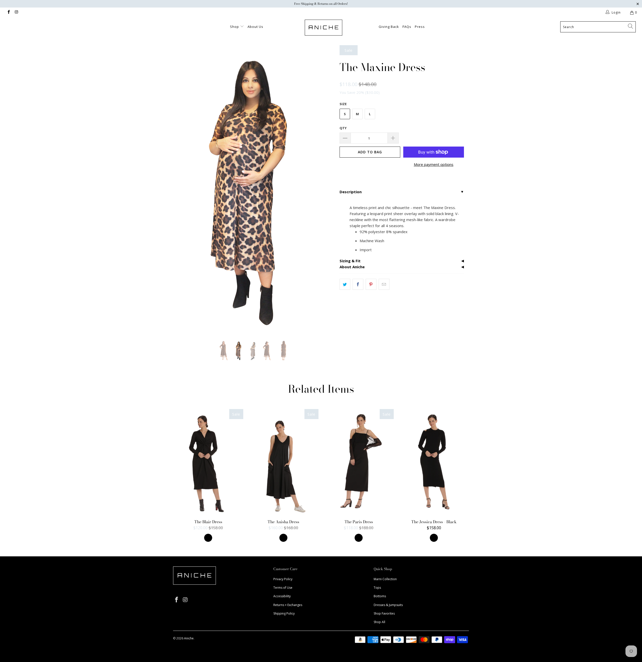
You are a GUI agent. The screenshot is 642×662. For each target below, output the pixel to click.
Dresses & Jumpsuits (388, 605)
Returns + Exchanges (287, 605)
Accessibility (282, 596)
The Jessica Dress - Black (434, 461)
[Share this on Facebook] (358, 284)
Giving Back (389, 26)
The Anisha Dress (283, 461)
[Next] (326, 189)
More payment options (433, 164)
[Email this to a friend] (384, 284)
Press (420, 26)
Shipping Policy (284, 613)
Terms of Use (282, 587)
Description (351, 191)
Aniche (189, 638)
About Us (255, 26)
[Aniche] (323, 28)
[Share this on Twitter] (345, 284)
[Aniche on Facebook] (8, 12)
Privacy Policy (282, 579)
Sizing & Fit (350, 260)
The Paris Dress (359, 461)
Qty (343, 128)
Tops (377, 587)
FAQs (407, 26)
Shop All (379, 622)
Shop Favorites (384, 613)
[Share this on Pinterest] (371, 284)
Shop (235, 26)
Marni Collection (385, 579)
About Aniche (352, 266)
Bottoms (380, 596)
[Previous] (182, 189)
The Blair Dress (208, 461)
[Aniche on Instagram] (16, 12)
